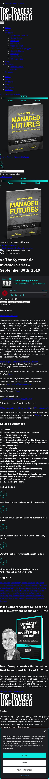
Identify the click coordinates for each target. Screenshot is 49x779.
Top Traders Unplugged (20, 48)
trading (23, 595)
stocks (28, 593)
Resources (9, 64)
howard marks (31, 587)
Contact (9, 72)
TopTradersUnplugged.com (19, 384)
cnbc (42, 582)
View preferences (24, 770)
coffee (8, 585)
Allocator (14, 43)
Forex (15, 587)
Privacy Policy (24, 776)
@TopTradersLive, (8, 408)
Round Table (16, 56)
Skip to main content (14, 3)
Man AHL (18, 590)
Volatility (14, 53)
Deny (24, 762)
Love (18, 302)
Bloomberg (16, 582)
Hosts (8, 27)
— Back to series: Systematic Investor (16, 248)
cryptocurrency (30, 585)
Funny (11, 302)
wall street (13, 598)
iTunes (38, 415)
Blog (7, 61)
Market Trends (16, 66)
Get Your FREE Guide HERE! (12, 691)
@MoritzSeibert (41, 408)
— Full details (6, 176)
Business (31, 582)
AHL (2, 582)
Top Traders (14, 595)
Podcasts (9, 32)
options (3, 593)
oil (43, 590)
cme (37, 582)
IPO (12, 590)
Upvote (3, 302)
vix (43, 595)
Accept (24, 755)
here (10, 374)
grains (21, 587)
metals (26, 590)
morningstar (35, 590)
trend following (34, 595)
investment (5, 590)
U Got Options (16, 58)
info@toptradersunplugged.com (17, 398)
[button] (44, 731)
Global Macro (16, 38)
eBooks (13, 69)
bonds (24, 582)
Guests (8, 30)
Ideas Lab (14, 40)
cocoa (2, 585)
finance (9, 587)
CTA (39, 585)
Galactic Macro (17, 51)
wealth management (28, 598)
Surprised (25, 302)
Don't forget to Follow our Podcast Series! (19, 361)
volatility (4, 598)
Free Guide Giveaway (9, 315)
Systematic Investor (19, 35)
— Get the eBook (9, 245)
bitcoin (7, 582)
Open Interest (16, 45)
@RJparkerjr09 (23, 408)
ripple (21, 593)
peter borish (13, 593)
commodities (17, 585)
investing (42, 587)
